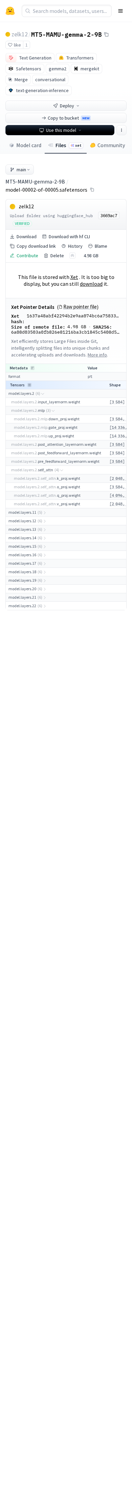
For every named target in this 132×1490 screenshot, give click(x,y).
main (21, 169)
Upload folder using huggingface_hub (51, 215)
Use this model (61, 130)
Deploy (67, 106)
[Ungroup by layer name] (29, 385)
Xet (74, 277)
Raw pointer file (80, 307)
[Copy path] (92, 190)
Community (111, 145)
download (91, 283)
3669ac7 (109, 215)
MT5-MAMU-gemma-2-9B (66, 34)
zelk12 (20, 34)
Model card (28, 145)
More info (97, 355)
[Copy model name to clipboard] (106, 34)
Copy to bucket (68, 118)
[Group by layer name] (32, 368)
